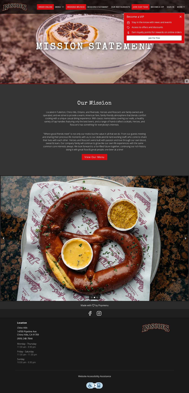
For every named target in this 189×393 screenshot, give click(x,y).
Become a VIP (157, 7)
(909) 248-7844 (24, 338)
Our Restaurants (120, 7)
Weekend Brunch (76, 7)
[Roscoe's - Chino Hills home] (14, 7)
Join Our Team (140, 7)
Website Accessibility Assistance (94, 376)
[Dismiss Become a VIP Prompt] (180, 17)
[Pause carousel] (187, 81)
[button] (60, 7)
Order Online (45, 7)
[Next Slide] (185, 238)
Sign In (170, 7)
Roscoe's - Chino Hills (156, 328)
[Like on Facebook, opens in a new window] (89, 314)
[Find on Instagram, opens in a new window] (99, 314)
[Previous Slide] (3, 238)
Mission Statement (97, 7)
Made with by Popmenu (55, 305)
